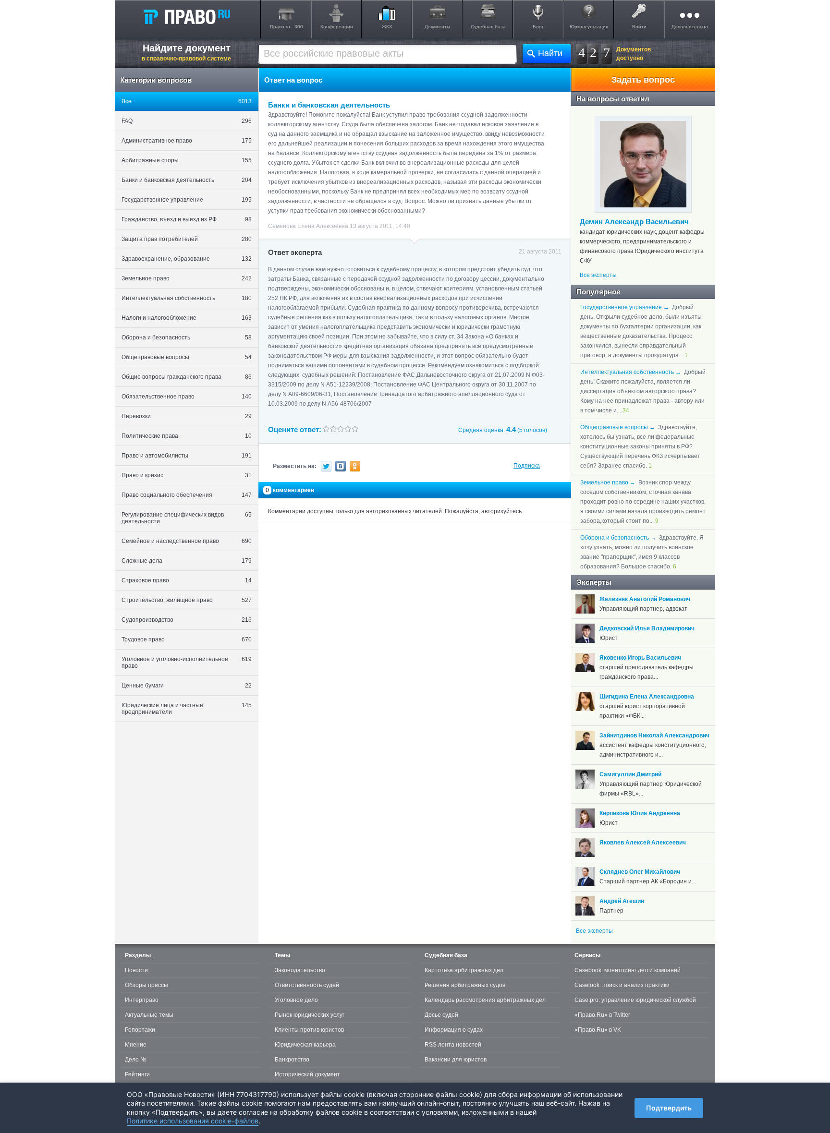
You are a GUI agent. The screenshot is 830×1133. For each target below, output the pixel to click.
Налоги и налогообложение (187, 317)
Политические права (187, 436)
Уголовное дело (296, 1000)
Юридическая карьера (305, 1044)
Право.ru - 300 (286, 26)
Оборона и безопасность (187, 337)
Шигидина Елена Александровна (646, 696)
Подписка (526, 465)
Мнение (135, 1044)
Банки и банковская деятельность (187, 180)
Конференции (336, 26)
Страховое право (187, 580)
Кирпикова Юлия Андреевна (639, 813)
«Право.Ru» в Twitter (602, 1015)
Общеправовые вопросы (187, 357)
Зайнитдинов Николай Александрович (654, 735)
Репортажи (140, 1029)
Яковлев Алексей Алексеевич (642, 842)
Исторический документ (307, 1074)
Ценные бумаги (187, 685)
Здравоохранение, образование (187, 258)
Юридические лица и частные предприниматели (187, 708)
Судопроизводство (187, 619)
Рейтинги (137, 1074)
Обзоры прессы (146, 985)
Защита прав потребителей (187, 239)
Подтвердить (669, 1108)
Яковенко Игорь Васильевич (640, 657)
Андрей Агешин (621, 901)
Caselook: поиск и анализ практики (622, 985)
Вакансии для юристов (456, 1059)
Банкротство (292, 1059)
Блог (538, 26)
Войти (639, 26)
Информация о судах (454, 1029)
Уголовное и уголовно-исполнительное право (187, 662)
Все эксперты (598, 275)
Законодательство (300, 970)
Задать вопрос (643, 79)
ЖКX (387, 26)
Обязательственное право (187, 396)
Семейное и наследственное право (187, 541)
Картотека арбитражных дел (464, 970)
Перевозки (187, 416)
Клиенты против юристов (309, 1029)
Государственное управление (187, 199)
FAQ (187, 121)
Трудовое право (187, 639)
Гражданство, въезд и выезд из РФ (187, 219)
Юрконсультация (589, 26)
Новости (136, 970)
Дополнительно (689, 26)
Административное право (187, 140)
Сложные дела (187, 560)
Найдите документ (186, 52)
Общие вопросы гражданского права (187, 377)
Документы (437, 26)
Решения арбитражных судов (465, 985)
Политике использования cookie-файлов (192, 1121)
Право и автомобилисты (187, 455)
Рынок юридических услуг (309, 1015)
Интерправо (142, 1000)
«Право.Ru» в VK (597, 1029)
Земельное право (187, 278)
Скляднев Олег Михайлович (639, 871)
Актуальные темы (149, 1015)
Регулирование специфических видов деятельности (187, 518)
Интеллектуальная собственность (187, 298)
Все (187, 101)
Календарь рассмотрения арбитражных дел (485, 1000)
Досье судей (441, 1015)
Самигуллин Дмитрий (630, 774)
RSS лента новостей (453, 1044)
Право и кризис (187, 475)
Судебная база (488, 26)
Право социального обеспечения (187, 495)
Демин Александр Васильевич (634, 221)
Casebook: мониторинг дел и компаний (627, 970)
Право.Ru (186, 16)
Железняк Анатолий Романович (644, 599)
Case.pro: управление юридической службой (635, 1000)
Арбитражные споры (187, 160)
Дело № (135, 1059)
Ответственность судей (307, 985)
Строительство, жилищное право (187, 600)
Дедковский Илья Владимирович (647, 628)
